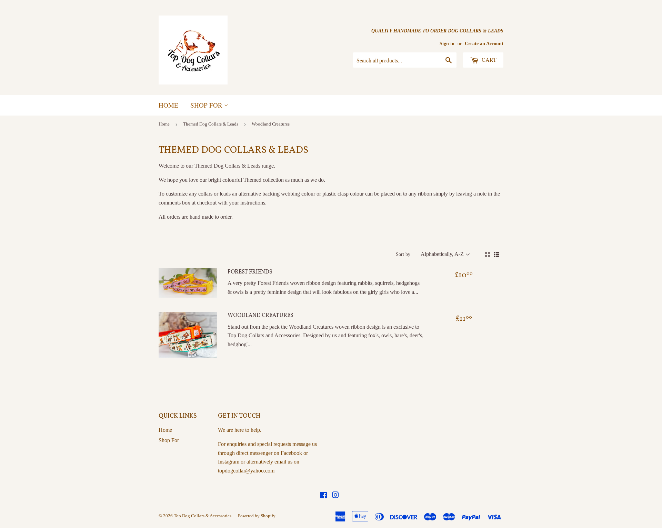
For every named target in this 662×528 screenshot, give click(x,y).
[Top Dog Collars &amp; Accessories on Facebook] (323, 496)
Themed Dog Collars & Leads (210, 124)
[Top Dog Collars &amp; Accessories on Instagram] (335, 496)
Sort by (403, 254)
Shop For (207, 105)
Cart (488, 59)
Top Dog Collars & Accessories (202, 515)
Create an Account (484, 43)
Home (168, 105)
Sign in (447, 43)
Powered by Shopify (256, 515)
